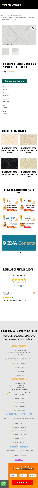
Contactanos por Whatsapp (15, 81)
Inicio (2, 16)
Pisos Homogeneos (12, 16)
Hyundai (10, 18)
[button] (35, 4)
